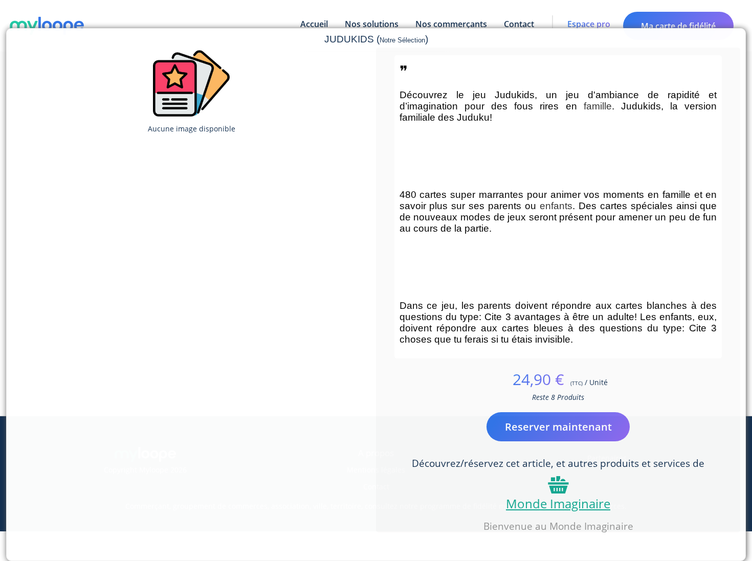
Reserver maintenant (558, 427)
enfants (556, 205)
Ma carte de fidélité (678, 26)
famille (598, 106)
